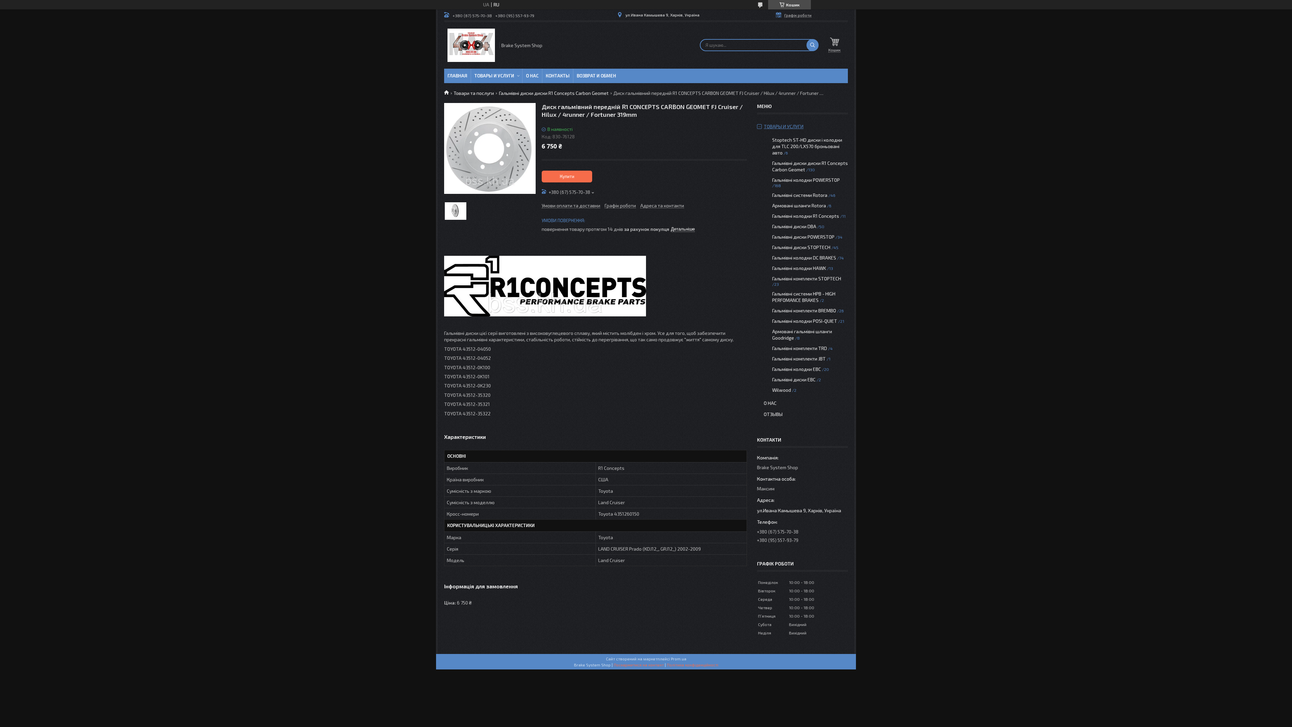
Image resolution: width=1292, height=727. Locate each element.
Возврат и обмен (596, 75)
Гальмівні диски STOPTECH (801, 247)
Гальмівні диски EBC (794, 379)
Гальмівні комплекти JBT (799, 358)
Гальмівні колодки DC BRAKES (804, 258)
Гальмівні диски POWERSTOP (803, 237)
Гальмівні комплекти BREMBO (804, 310)
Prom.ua (678, 658)
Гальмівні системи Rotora (799, 195)
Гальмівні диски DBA (794, 226)
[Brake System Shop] (471, 45)
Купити (567, 176)
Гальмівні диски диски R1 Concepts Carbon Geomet (554, 93)
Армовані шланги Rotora (799, 205)
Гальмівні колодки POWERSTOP (806, 180)
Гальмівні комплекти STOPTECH (806, 278)
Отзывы (773, 414)
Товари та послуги (474, 93)
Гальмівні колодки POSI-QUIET (804, 321)
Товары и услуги (494, 75)
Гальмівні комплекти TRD (799, 348)
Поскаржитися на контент (639, 664)
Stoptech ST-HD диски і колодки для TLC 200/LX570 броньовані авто (807, 146)
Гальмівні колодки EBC (796, 369)
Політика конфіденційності (692, 664)
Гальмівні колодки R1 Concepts (806, 216)
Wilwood (781, 390)
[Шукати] (812, 45)
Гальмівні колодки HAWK (799, 268)
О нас (532, 75)
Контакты (558, 75)
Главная (457, 75)
